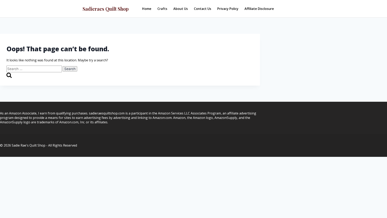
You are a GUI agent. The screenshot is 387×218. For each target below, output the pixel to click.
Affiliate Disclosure (259, 8)
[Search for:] (34, 69)
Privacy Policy (227, 8)
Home (146, 8)
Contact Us (202, 8)
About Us (180, 8)
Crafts (162, 8)
